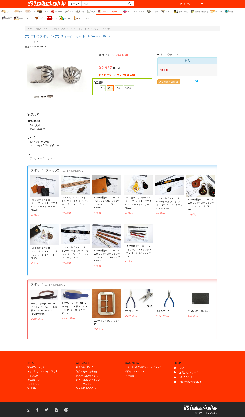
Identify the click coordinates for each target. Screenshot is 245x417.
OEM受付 (129, 375)
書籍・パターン (25, 18)
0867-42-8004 (187, 377)
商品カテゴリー (42, 28)
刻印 (82, 11)
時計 (231, 11)
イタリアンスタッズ (136, 11)
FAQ (181, 367)
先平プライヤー (132, 310)
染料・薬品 (183, 11)
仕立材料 (218, 11)
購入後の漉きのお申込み (88, 379)
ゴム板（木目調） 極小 (199, 310)
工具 (72, 11)
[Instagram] (29, 409)
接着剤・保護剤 (201, 11)
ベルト (33, 11)
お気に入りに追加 (170, 81)
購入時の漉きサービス (87, 375)
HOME (30, 28)
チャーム (59, 11)
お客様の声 (33, 375)
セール (54, 18)
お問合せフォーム (189, 372)
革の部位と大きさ (36, 367)
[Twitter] (48, 409)
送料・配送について (170, 54)
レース (45, 11)
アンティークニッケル (102, 28)
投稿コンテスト (35, 379)
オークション (84, 18)
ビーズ (169, 11)
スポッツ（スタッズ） (111, 11)
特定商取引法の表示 (86, 387)
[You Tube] (57, 409)
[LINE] (66, 409)
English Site (33, 383)
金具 (93, 11)
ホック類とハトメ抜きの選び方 (43, 371)
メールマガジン (84, 383)
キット (9, 11)
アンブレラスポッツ (82, 28)
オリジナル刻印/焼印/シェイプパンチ (143, 367)
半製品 (9, 18)
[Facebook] (38, 409)
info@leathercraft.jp (190, 381)
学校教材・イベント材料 (137, 371)
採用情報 (32, 387)
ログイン (186, 4)
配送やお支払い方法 (86, 367)
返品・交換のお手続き (87, 371)
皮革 (21, 11)
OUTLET (67, 18)
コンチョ (155, 11)
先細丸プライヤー (165, 310)
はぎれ (42, 18)
